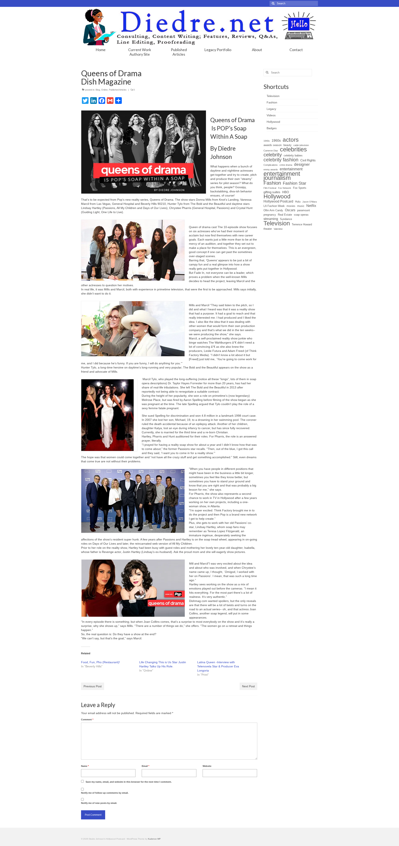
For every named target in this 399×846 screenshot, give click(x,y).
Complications (271, 165)
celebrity (273, 155)
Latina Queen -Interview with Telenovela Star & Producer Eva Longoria (218, 666)
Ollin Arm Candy (273, 210)
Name (85, 766)
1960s (276, 140)
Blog (98, 89)
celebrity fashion (281, 160)
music (300, 206)
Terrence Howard (302, 224)
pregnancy (270, 214)
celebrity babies (293, 155)
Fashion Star (294, 183)
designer (302, 164)
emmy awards (271, 169)
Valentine (278, 229)
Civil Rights (308, 160)
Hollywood (277, 196)
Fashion (272, 183)
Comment (87, 719)
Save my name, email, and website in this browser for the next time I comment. (129, 782)
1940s (267, 141)
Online (104, 89)
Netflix (311, 206)
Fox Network (284, 188)
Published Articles (118, 89)
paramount (303, 210)
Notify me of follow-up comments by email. (104, 793)
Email (145, 766)
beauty (287, 145)
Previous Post (93, 686)
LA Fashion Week (274, 206)
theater (268, 228)
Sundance (286, 219)
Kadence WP (154, 839)
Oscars (290, 210)
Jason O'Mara (309, 201)
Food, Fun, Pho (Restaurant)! (100, 662)
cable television (301, 145)
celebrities (293, 149)
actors (291, 140)
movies (291, 206)
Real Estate (285, 214)
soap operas (301, 214)
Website (207, 766)
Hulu (297, 201)
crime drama (286, 165)
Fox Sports (299, 187)
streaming (271, 219)
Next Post (248, 686)
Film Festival (270, 188)
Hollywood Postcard (278, 201)
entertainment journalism (282, 176)
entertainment (291, 169)
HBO (285, 192)
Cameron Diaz (271, 150)
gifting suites (272, 192)
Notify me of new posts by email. (99, 803)
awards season (273, 145)
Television (277, 223)
